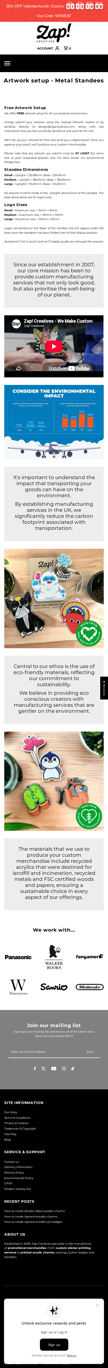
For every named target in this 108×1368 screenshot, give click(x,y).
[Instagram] (64, 1069)
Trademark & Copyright (20, 1128)
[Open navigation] (19, 63)
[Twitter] (43, 1069)
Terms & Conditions (17, 1118)
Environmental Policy (18, 1178)
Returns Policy (14, 1172)
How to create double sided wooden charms (34, 1211)
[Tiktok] (72, 1069)
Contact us (11, 1161)
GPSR (8, 1183)
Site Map (10, 1134)
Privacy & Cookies (16, 1123)
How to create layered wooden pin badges (33, 1222)
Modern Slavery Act (17, 1189)
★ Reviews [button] (104, 688)
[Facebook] (35, 1069)
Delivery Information (18, 1167)
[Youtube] (53, 1069)
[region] (54, 11)
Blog (7, 1139)
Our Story (10, 1112)
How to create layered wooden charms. (31, 1216)
